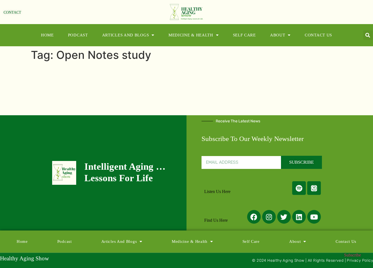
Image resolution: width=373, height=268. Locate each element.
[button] (368, 35)
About (277, 35)
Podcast (78, 35)
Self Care (244, 35)
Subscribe (352, 255)
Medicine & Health (190, 35)
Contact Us (318, 35)
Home (47, 35)
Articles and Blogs (125, 35)
